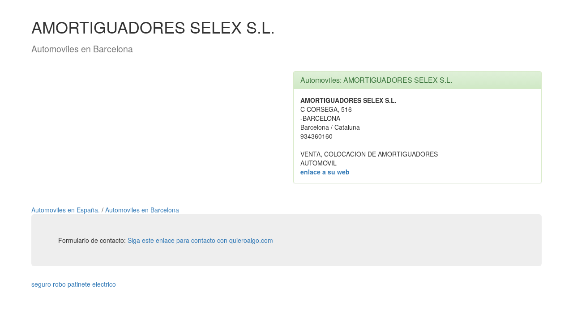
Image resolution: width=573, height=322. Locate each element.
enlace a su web (325, 171)
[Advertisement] (155, 133)
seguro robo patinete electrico (73, 284)
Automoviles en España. (66, 209)
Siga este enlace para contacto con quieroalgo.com (200, 240)
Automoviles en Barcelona (142, 209)
